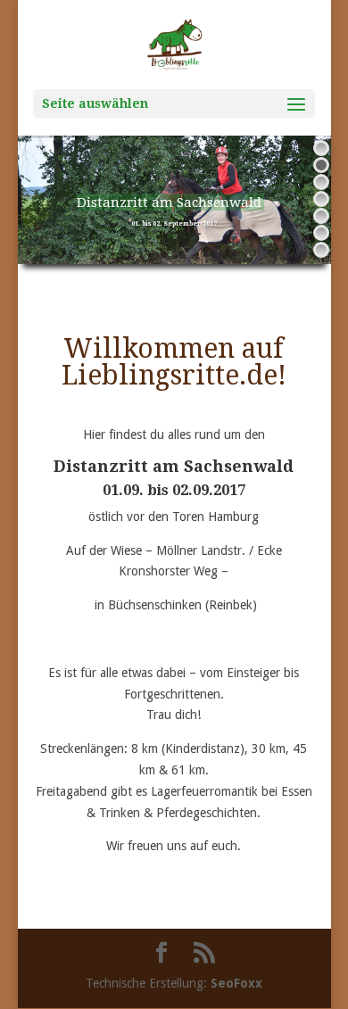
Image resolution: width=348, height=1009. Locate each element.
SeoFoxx (236, 983)
